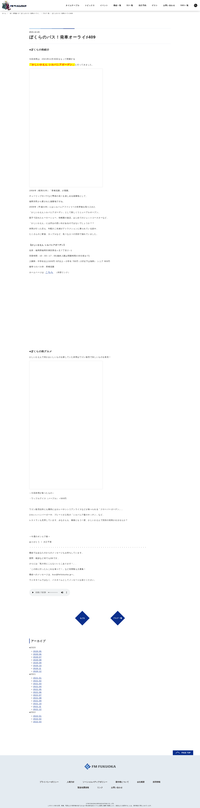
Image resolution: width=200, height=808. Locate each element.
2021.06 (37, 692)
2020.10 (37, 665)
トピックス (90, 5)
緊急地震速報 (83, 787)
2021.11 (37, 706)
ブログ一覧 (46, 13)
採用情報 (156, 782)
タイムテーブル (72, 5)
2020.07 (37, 657)
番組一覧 (117, 5)
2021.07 (37, 695)
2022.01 (37, 716)
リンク (100, 787)
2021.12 (37, 709)
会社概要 (141, 782)
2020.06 (37, 654)
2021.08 (37, 698)
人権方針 (70, 782)
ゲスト (155, 5)
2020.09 (37, 663)
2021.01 (37, 678)
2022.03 (37, 722)
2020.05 (37, 651)
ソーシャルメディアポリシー (95, 782)
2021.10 (37, 704)
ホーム (4, 13)
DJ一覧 (130, 5)
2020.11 (37, 668)
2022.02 (37, 719)
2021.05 (37, 689)
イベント (104, 5)
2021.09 (37, 701)
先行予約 (143, 5)
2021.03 (37, 684)
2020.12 (37, 671)
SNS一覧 (184, 5)
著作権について (122, 782)
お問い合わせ (169, 5)
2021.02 (37, 681)
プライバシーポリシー (49, 782)
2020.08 (37, 660)
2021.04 (37, 686)
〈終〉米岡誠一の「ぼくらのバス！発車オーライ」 (24, 13)
